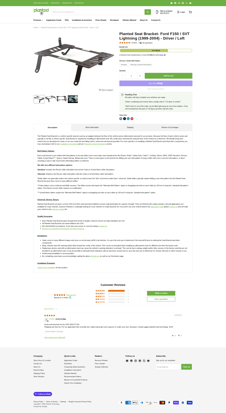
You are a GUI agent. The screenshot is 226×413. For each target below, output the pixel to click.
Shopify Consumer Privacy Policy (80, 402)
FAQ (67, 20)
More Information (92, 127)
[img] (49, 315)
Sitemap (63, 402)
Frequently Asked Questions (74, 367)
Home (36, 27)
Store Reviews (79, 3)
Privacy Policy (38, 402)
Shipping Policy (67, 3)
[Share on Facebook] (120, 118)
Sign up (186, 367)
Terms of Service (52, 402)
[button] (181, 12)
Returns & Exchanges (169, 127)
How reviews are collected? (54, 337)
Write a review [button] (161, 293)
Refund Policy (55, 3)
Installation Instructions (82, 20)
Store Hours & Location (41, 3)
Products (38, 20)
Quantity (122, 71)
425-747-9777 (164, 13)
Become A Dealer (101, 360)
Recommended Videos (72, 376)
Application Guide (53, 20)
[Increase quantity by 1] (140, 76)
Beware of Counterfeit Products (75, 380)
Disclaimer (114, 20)
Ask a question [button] (161, 299)
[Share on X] (124, 118)
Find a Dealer (101, 20)
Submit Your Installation (46, 268)
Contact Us (156, 20)
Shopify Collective (101, 367)
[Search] (148, 12)
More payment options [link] (156, 89)
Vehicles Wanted (129, 20)
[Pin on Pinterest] (132, 118)
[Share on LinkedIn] (128, 118)
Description (52, 127)
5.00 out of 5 (71, 295)
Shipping (130, 127)
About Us (144, 20)
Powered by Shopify (40, 406)
